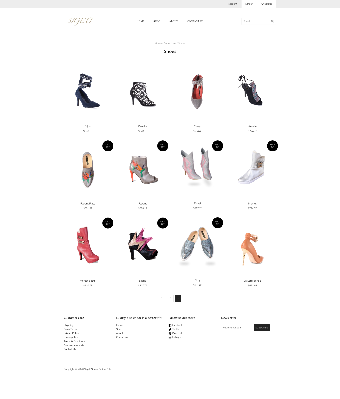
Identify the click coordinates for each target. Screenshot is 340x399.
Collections (170, 43)
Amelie (252, 126)
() (249, 3)
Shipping (68, 325)
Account (232, 3)
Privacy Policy (71, 333)
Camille (142, 126)
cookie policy (71, 337)
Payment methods (74, 345)
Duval (197, 203)
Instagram (177, 337)
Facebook (177, 325)
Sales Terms (70, 329)
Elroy (197, 280)
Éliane (142, 280)
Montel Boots (87, 280)
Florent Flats (87, 203)
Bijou (87, 126)
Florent (142, 203)
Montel (252, 203)
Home (140, 21)
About (173, 21)
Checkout (266, 3)
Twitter (175, 329)
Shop (157, 21)
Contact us (195, 21)
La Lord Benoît (252, 280)
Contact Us (70, 349)
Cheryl (197, 126)
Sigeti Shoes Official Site (97, 369)
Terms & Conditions (74, 341)
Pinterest (176, 333)
